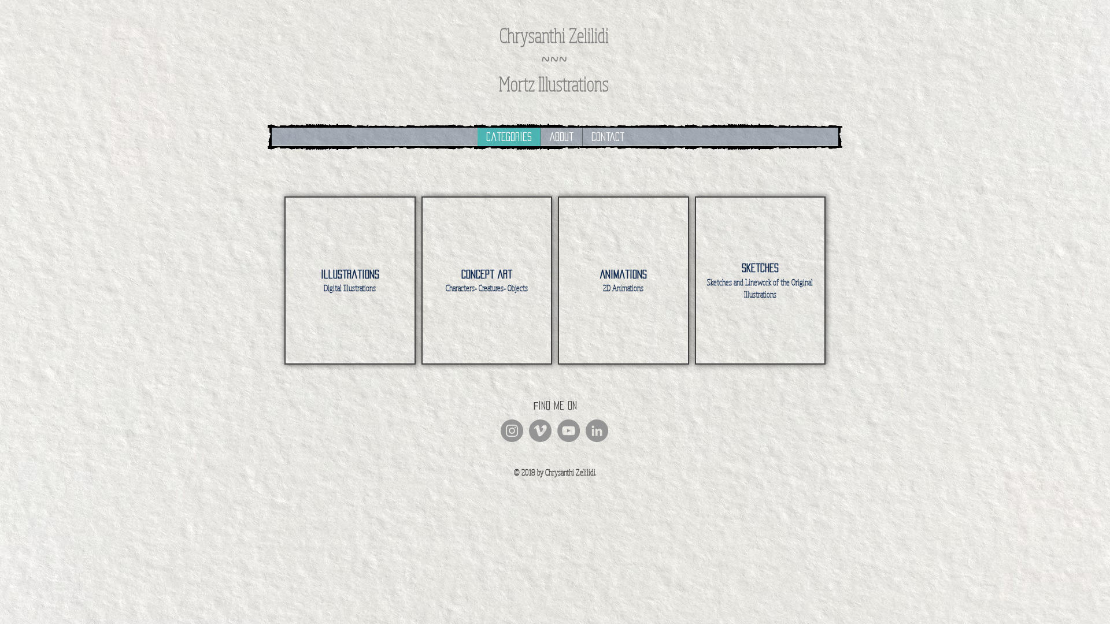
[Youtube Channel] (568, 430)
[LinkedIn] (597, 430)
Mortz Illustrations (554, 83)
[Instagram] (512, 430)
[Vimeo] (540, 430)
